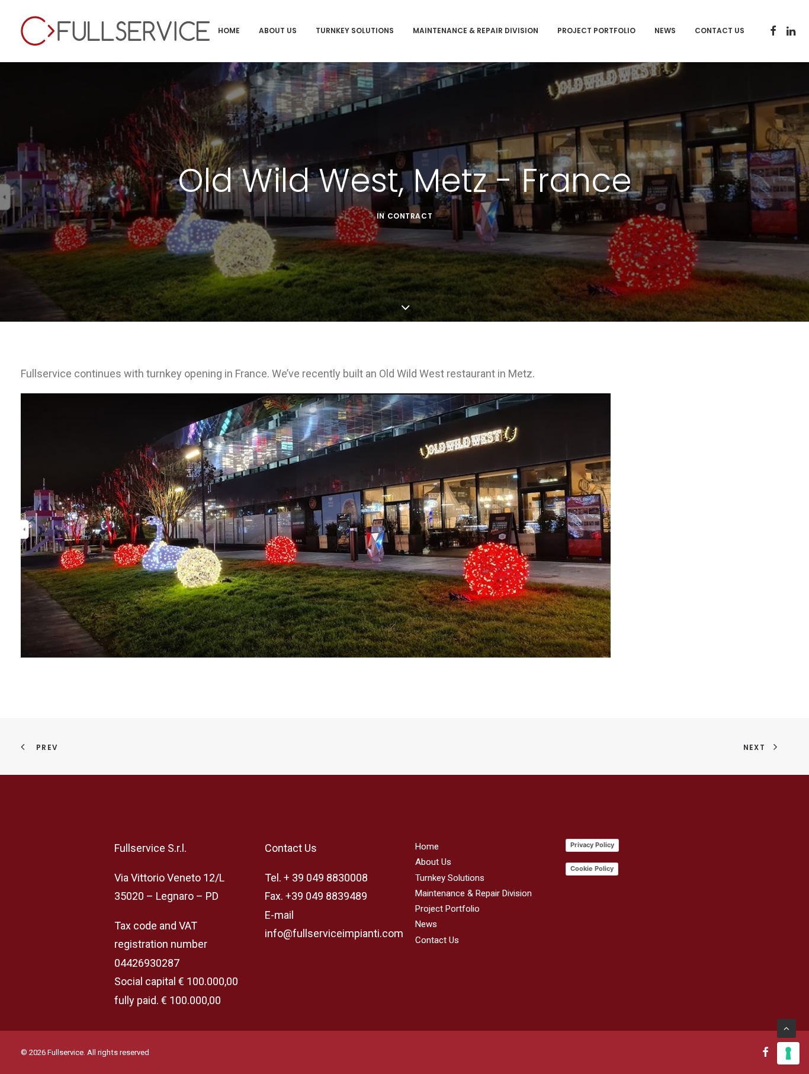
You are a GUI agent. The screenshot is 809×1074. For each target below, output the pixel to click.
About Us (278, 30)
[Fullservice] (115, 31)
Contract (410, 216)
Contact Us (719, 30)
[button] (773, 31)
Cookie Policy (592, 868)
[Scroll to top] (786, 1027)
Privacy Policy (592, 845)
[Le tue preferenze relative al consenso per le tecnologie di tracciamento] (788, 1053)
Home (229, 30)
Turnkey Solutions (355, 30)
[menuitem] (229, 31)
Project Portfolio (596, 30)
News (665, 30)
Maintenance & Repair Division (475, 30)
